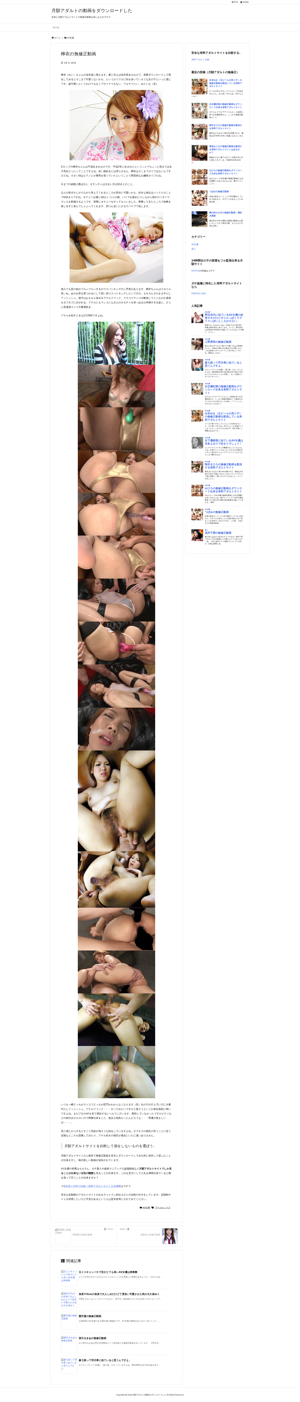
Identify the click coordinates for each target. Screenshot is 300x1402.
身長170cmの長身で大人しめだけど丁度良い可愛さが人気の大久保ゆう (119, 1294)
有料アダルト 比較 (200, 59)
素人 (193, 248)
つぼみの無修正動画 (219, 191)
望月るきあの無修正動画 (92, 1338)
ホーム (57, 37)
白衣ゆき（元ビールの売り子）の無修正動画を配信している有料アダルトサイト (225, 83)
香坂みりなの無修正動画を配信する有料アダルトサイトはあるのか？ (225, 149)
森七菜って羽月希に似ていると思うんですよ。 (105, 1360)
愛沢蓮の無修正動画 (90, 1316)
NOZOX (195, 270)
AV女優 (70, 37)
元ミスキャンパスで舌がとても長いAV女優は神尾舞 (108, 1272)
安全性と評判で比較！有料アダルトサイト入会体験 (92, 1186)
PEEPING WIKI (198, 293)
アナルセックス (162, 1207)
